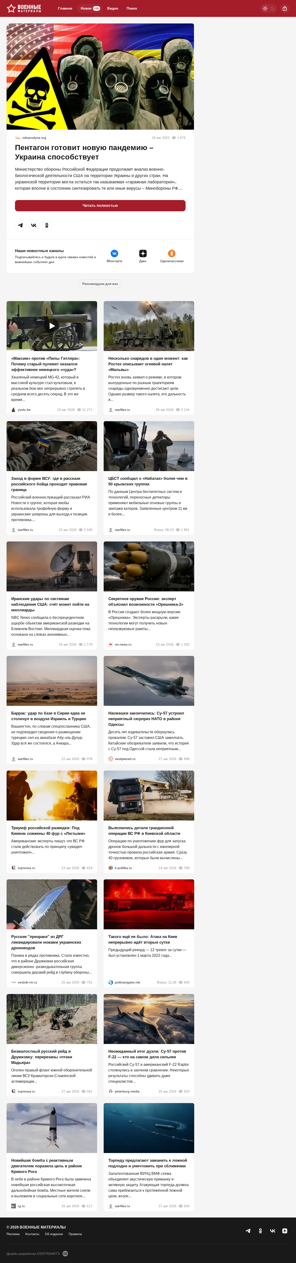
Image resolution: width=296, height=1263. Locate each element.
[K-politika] (110, 867)
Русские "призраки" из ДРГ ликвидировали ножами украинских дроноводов (46, 942)
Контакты (32, 1234)
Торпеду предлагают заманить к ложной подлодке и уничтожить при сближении (147, 1163)
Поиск (132, 8)
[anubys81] (13, 409)
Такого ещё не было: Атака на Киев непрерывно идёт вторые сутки (142, 939)
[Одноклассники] (260, 1231)
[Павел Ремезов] (13, 530)
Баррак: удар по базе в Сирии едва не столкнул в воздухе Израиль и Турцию (48, 716)
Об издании (54, 1234)
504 (186, 1206)
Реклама (13, 1234)
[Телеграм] (248, 1231)
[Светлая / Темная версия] (268, 8)
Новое (90, 8)
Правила (75, 1234)
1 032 (185, 644)
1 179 (88, 644)
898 (186, 759)
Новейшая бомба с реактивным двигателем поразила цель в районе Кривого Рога (46, 1166)
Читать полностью (100, 206)
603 (186, 982)
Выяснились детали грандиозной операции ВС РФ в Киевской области (144, 830)
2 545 (88, 530)
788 (186, 868)
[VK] (272, 1231)
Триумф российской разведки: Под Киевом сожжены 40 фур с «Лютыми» (48, 830)
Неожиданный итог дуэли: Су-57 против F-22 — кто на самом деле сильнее (147, 1054)
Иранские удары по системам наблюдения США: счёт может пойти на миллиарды (50, 604)
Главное (65, 8)
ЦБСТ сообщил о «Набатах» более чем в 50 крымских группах (147, 481)
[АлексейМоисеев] (13, 1206)
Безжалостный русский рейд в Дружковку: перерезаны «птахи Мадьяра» (41, 1057)
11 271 (87, 409)
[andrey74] (17, 137)
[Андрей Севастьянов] (110, 409)
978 (89, 759)
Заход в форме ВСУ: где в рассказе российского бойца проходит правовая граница (49, 484)
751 (89, 982)
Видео (112, 8)
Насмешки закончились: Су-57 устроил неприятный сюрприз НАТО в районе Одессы (146, 719)
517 (89, 1206)
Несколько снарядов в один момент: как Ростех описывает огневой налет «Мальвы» (148, 364)
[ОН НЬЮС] (110, 644)
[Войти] (284, 8)
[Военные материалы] (24, 8)
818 (89, 868)
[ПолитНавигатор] (110, 982)
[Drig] (13, 982)
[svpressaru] (13, 867)
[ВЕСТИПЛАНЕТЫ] (110, 759)
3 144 (185, 409)
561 (89, 1091)
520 (186, 1091)
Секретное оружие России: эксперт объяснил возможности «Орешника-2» (145, 601)
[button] (20, 225)
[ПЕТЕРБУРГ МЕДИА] (110, 1091)
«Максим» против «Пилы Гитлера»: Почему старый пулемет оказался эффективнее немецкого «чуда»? (45, 364)
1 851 (185, 530)
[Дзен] (284, 1231)
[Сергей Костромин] (13, 644)
